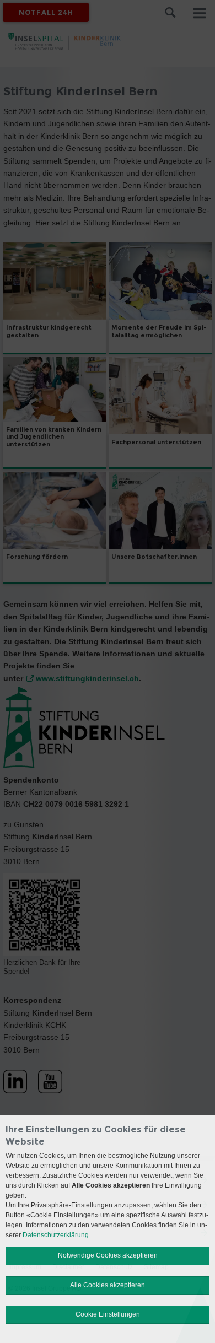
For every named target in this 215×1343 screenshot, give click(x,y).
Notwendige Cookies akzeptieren (108, 1255)
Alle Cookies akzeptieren (107, 1285)
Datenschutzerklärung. (56, 1235)
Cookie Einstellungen (108, 1314)
